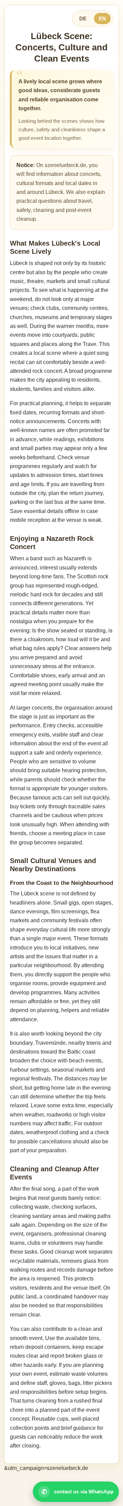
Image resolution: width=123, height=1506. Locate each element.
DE (82, 18)
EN (102, 18)
